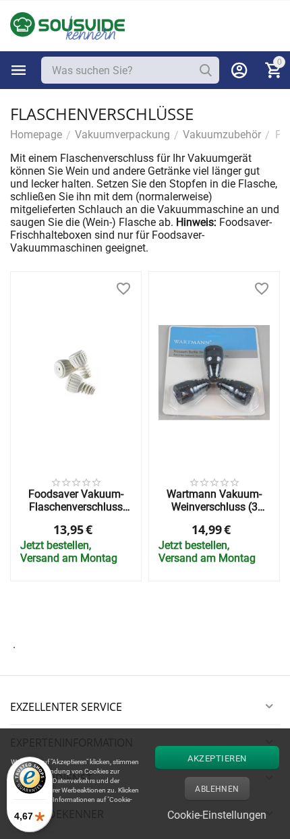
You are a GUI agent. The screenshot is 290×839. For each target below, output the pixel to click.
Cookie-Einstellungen (216, 815)
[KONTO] (239, 70)
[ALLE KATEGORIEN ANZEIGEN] (19, 70)
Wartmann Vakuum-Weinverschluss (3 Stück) (214, 500)
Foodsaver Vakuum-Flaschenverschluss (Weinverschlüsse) (75, 500)
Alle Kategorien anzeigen (18, 70)
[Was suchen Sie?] (205, 70)
